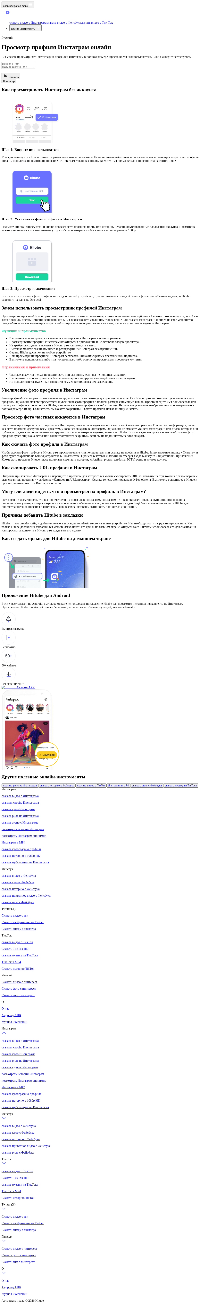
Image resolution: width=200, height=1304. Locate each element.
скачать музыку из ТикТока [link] (181, 785)
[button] (15, 16)
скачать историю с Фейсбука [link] (57, 785)
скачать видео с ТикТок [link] (91, 785)
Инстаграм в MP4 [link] (118, 785)
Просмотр (9, 81)
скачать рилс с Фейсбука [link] (147, 785)
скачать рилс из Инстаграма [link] (20, 785)
